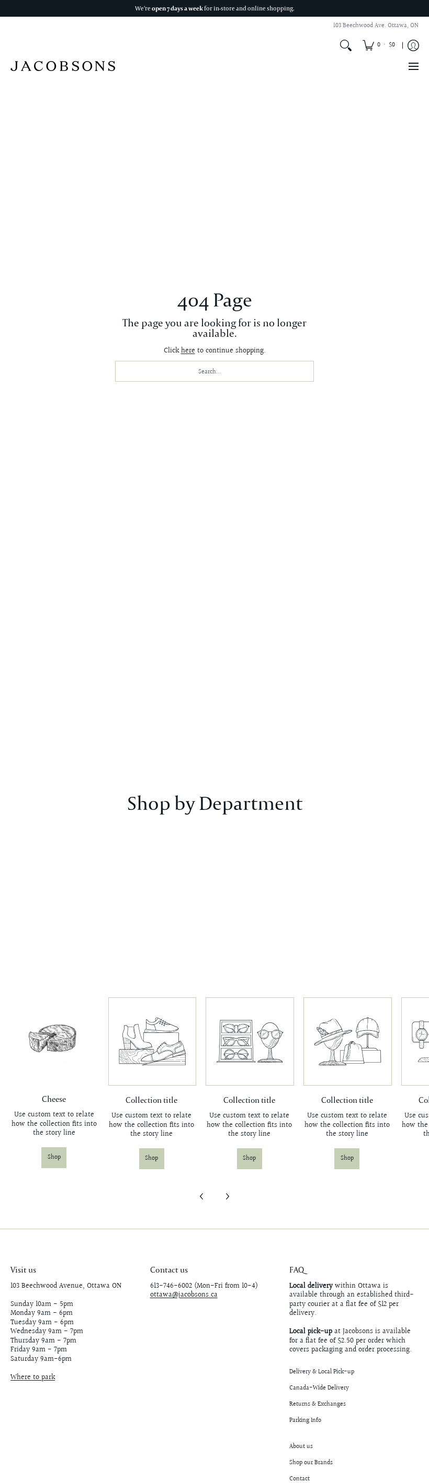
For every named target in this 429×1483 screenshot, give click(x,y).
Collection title (151, 1100)
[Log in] (413, 45)
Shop (54, 1157)
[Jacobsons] (62, 66)
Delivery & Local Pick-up (321, 1372)
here (188, 351)
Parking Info (305, 1421)
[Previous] (201, 1196)
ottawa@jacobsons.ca (184, 1295)
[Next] (227, 1196)
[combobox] (214, 371)
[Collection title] (152, 1041)
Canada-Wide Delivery (319, 1388)
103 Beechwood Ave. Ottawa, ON (376, 26)
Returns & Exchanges (317, 1404)
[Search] (346, 45)
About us (301, 1447)
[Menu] (413, 66)
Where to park (32, 1377)
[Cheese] (54, 1041)
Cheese (54, 1099)
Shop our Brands (311, 1463)
